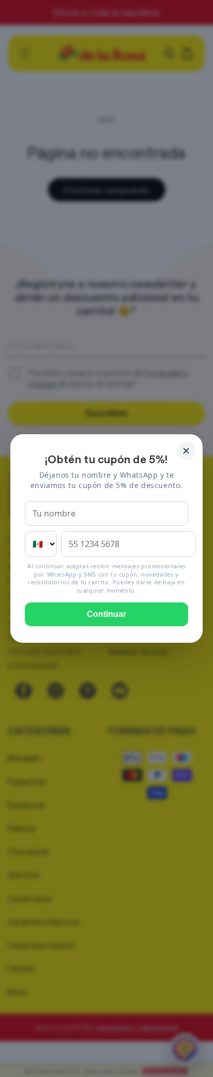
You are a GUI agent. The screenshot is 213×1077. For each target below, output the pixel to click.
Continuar (106, 614)
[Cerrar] (186, 450)
